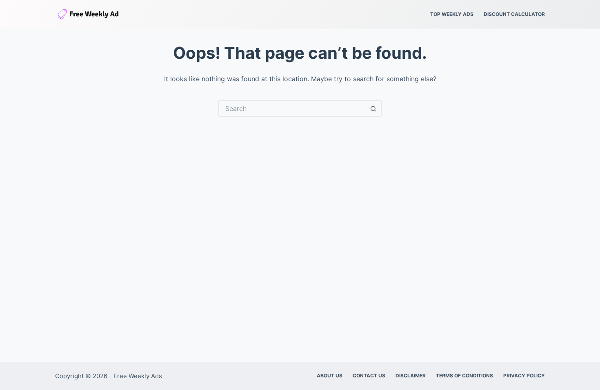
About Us (329, 375)
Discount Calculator (514, 14)
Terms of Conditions (464, 375)
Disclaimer (411, 375)
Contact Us (369, 375)
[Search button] (373, 108)
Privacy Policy (524, 375)
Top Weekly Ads (451, 14)
